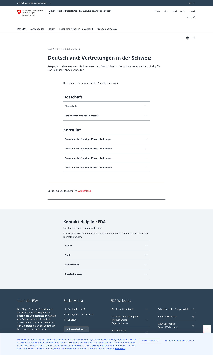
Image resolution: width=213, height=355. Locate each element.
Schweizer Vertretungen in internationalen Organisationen (125, 320)
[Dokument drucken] (187, 38)
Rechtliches (120, 348)
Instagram (72, 314)
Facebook (72, 309)
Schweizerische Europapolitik (173, 309)
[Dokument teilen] (194, 38)
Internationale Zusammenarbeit (120, 332)
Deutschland (84, 190)
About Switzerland (167, 316)
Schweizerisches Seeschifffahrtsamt (168, 325)
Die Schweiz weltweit (122, 309)
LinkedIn (71, 319)
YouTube (88, 314)
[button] (21, 29)
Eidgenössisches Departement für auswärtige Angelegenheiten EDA (80, 12)
